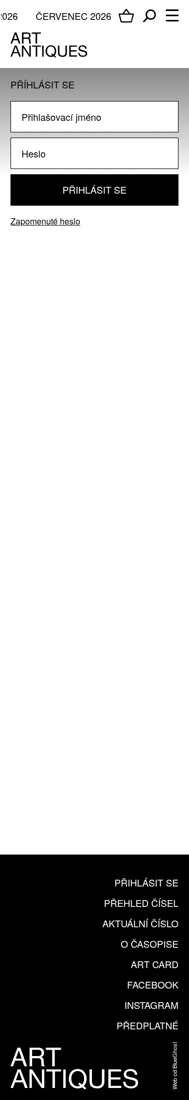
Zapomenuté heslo (45, 221)
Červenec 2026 (73, 16)
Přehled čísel (141, 903)
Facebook (152, 984)
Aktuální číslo (140, 923)
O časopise (149, 943)
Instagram (151, 1005)
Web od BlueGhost (174, 1066)
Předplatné (147, 1025)
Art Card (154, 964)
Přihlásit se (94, 189)
